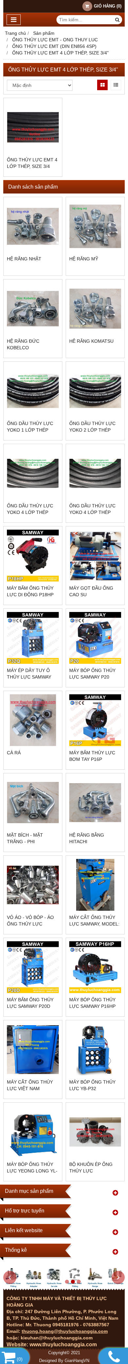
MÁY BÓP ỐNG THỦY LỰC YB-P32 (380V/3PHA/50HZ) (92, 1088)
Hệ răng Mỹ (83, 258)
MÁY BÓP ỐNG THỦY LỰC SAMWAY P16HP (92, 1003)
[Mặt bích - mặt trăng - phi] (33, 802)
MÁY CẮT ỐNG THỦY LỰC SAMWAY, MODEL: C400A (94, 924)
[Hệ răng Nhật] (33, 226)
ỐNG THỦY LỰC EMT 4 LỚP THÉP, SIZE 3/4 (32, 163)
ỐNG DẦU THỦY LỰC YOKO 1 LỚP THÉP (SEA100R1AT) (30, 430)
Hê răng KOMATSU (91, 341)
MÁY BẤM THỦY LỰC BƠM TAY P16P (92, 756)
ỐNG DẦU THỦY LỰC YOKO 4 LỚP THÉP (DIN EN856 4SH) (92, 512)
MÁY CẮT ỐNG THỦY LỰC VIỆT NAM (30, 1085)
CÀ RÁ (14, 752)
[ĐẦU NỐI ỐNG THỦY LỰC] (64, 1286)
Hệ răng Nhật (24, 258)
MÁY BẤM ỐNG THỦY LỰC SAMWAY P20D (30, 1003)
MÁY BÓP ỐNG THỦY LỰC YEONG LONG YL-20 (32, 1171)
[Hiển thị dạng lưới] (102, 85)
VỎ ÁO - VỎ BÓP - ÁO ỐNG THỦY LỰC (30, 920)
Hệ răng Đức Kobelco (23, 344)
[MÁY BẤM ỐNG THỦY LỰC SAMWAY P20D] (33, 967)
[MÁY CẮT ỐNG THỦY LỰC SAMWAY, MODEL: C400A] (95, 885)
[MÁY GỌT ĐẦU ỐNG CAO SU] (95, 555)
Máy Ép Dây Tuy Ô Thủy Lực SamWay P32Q (29, 677)
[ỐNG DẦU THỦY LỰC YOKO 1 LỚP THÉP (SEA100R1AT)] (33, 391)
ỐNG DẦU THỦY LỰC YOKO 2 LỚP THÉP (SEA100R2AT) (92, 430)
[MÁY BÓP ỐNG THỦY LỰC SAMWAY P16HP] (95, 967)
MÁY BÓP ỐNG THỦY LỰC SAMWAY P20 (92, 674)
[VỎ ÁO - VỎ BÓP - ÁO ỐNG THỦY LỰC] (33, 885)
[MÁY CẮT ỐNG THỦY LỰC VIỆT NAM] (33, 1049)
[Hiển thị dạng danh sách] (116, 85)
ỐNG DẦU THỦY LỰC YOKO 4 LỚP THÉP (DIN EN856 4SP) (30, 512)
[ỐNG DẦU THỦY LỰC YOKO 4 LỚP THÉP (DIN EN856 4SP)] (33, 473)
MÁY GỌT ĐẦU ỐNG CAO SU (91, 591)
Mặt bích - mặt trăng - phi (25, 838)
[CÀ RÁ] (33, 720)
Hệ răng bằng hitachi (86, 838)
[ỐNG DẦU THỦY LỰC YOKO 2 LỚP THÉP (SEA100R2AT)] (95, 391)
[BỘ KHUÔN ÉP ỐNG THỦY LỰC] (95, 1132)
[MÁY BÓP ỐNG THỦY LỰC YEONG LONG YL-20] (33, 1132)
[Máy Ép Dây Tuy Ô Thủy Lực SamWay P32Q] (33, 638)
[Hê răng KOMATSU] (95, 309)
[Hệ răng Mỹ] (95, 226)
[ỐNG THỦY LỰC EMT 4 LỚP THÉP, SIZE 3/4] (33, 127)
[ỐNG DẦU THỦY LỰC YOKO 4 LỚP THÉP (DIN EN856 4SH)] (95, 473)
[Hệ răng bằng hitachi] (95, 802)
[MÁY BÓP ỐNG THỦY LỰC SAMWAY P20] (95, 638)
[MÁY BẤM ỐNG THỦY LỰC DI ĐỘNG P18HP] (33, 555)
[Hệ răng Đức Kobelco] (33, 309)
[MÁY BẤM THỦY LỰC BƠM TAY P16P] (95, 720)
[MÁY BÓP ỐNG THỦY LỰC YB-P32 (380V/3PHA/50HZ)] (95, 1049)
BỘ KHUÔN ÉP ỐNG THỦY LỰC (91, 1167)
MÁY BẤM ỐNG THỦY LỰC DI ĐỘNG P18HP (30, 591)
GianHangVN (77, 1360)
